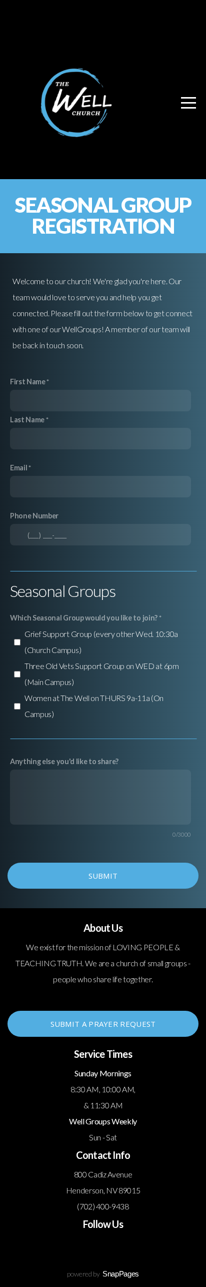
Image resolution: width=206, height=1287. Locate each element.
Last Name (27, 419)
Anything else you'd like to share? (64, 761)
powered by (103, 1273)
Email (18, 467)
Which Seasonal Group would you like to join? (84, 617)
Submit (103, 876)
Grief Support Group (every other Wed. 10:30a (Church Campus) (101, 642)
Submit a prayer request (103, 1024)
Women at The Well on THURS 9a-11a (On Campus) (94, 706)
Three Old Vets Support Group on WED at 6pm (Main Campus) (101, 674)
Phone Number (34, 515)
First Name (28, 381)
